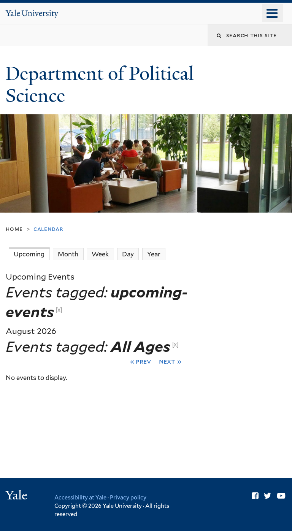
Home (14, 228)
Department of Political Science (99, 84)
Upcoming (31, 254)
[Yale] (17, 496)
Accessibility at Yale (80, 497)
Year (153, 254)
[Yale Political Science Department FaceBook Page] (255, 496)
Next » (170, 361)
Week (100, 254)
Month (68, 254)
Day (128, 254)
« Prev (141, 361)
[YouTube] (281, 496)
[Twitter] (267, 496)
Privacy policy (128, 497)
